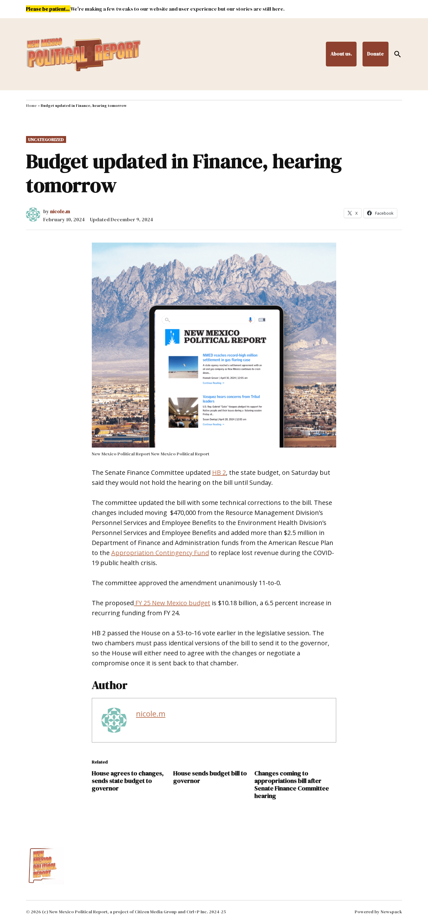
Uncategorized (46, 139)
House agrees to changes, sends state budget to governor (128, 781)
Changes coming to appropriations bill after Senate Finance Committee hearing (291, 784)
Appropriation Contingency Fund (160, 552)
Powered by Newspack (378, 912)
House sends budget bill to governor (210, 777)
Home (31, 105)
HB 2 (219, 472)
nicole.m (60, 211)
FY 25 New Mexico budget (172, 603)
